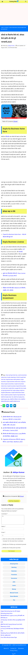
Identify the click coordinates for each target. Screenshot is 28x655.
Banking (14, 567)
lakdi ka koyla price (19, 397)
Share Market (14, 596)
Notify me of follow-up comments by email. (14, 544)
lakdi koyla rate (5, 399)
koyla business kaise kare (13, 381)
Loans (14, 585)
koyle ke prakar (8, 395)
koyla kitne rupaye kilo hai (15, 388)
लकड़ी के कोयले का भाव (15, 401)
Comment (4, 514)
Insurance (14, 578)
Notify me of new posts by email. (12, 547)
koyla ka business (9, 384)
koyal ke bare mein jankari (13, 379)
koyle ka (22, 390)
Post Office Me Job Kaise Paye (9, 637)
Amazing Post (14, 564)
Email (3, 532)
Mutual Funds (14, 592)
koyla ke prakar (11, 386)
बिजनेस (7, 136)
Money (14, 589)
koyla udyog (16, 390)
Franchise (14, 574)
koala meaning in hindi (13, 377)
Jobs (14, 582)
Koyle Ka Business (6, 392)
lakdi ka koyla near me (7, 397)
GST (24, 249)
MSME (21, 251)
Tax (14, 600)
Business (14, 571)
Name (3, 526)
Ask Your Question (14, 501)
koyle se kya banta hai (19, 395)
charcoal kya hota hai (11, 375)
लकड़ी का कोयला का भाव (15, 399)
